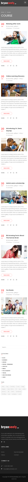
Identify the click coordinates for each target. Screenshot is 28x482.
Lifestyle (4, 366)
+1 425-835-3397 (8, 466)
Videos (3, 455)
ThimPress (4, 394)
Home (2, 12)
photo (24, 389)
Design (4, 362)
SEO (8, 391)
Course (17, 386)
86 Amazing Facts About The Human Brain (15, 236)
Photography (6, 370)
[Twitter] (10, 66)
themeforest (18, 391)
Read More (6, 61)
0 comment (16, 28)
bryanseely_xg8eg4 (13, 26)
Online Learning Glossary (15, 76)
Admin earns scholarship (15, 183)
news (20, 389)
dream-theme (10, 389)
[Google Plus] (13, 66)
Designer (4, 389)
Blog (21, 78)
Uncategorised (6, 375)
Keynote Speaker (18, 452)
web (9, 394)
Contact (16, 455)
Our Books (10, 290)
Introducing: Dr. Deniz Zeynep (14, 129)
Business (9, 28)
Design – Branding (7, 364)
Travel (4, 373)
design (22, 386)
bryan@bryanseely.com (10, 469)
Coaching (12, 386)
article (3, 386)
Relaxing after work (13, 24)
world (20, 394)
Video (4, 377)
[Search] (25, 347)
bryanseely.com (16, 477)
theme (12, 391)
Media (4, 368)
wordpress (14, 394)
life (16, 389)
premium (4, 391)
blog (7, 386)
